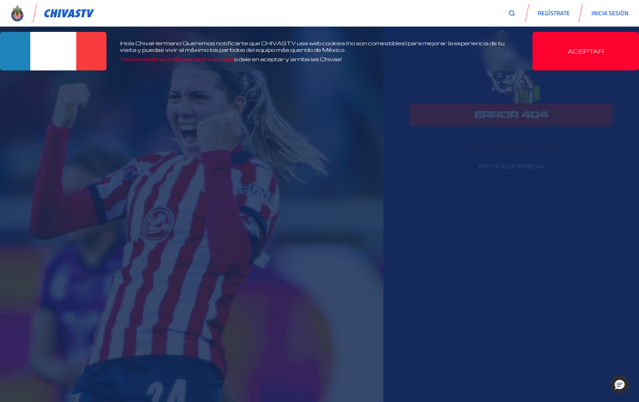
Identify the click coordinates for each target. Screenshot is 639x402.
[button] (619, 384)
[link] (69, 13)
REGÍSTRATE (554, 13)
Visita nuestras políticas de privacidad (176, 59)
